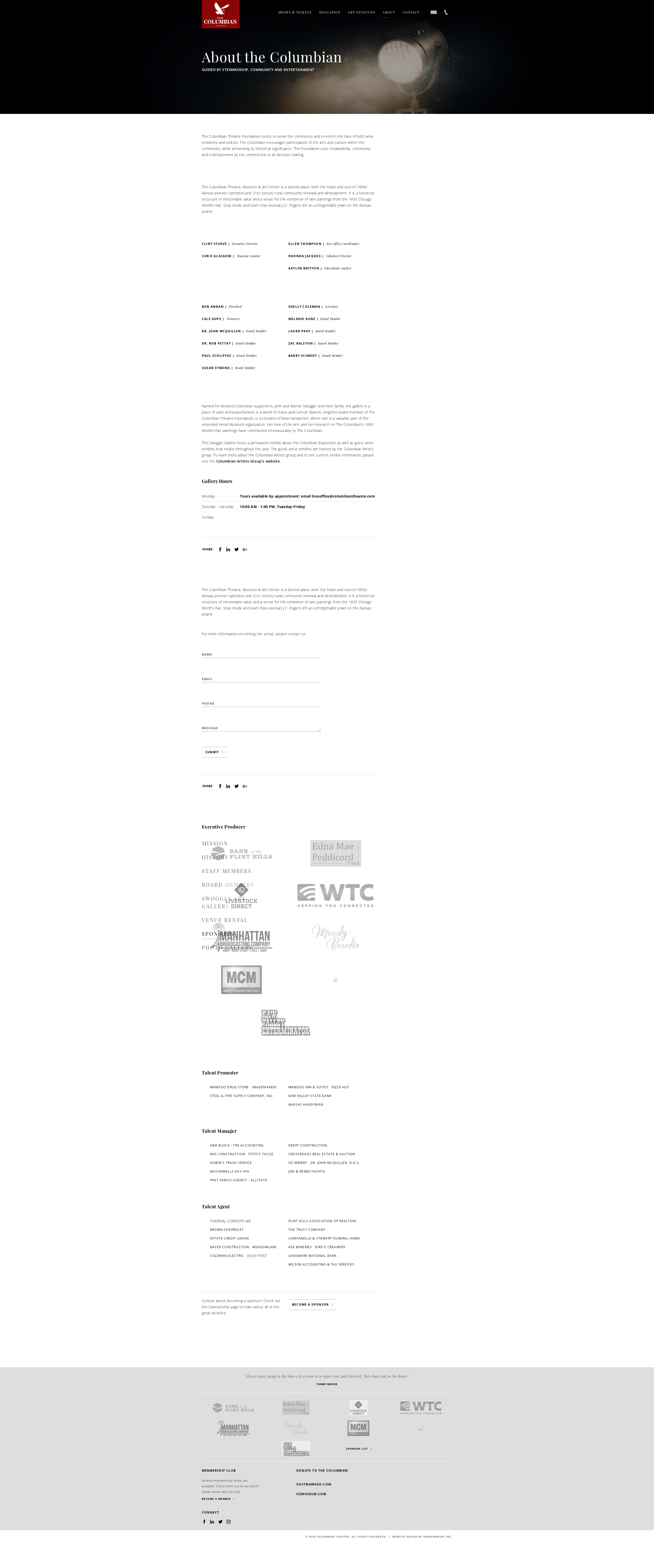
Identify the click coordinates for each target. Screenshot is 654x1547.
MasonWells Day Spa (230, 1171)
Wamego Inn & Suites (308, 1087)
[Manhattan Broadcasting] (241, 937)
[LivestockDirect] (241, 895)
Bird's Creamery (330, 1247)
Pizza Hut (341, 1087)
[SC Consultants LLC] (335, 979)
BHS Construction (227, 1154)
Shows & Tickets (295, 12)
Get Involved (361, 12)
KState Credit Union (229, 1238)
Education (330, 12)
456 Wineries (300, 1247)
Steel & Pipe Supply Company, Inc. (242, 1096)
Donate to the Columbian (322, 1470)
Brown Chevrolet (227, 1229)
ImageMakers (264, 1087)
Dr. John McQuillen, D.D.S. (335, 1163)
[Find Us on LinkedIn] (212, 1522)
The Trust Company (306, 1229)
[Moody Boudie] (335, 937)
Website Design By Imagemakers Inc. (422, 1536)
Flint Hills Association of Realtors (322, 1221)
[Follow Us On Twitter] (220, 1522)
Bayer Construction (229, 1247)
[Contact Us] (446, 12)
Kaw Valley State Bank (310, 1096)
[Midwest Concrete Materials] (241, 979)
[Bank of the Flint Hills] (241, 853)
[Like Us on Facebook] (204, 1522)
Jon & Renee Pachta (306, 1171)
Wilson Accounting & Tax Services (321, 1264)
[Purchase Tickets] (434, 12)
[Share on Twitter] (237, 549)
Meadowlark (264, 1247)
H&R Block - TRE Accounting (237, 1145)
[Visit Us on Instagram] (228, 1522)
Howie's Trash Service (231, 1163)
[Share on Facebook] (220, 549)
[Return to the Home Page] (221, 14)
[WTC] (335, 895)
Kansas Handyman (305, 1104)
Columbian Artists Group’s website (248, 461)
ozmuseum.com (311, 1494)
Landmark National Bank (312, 1256)
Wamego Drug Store (229, 1087)
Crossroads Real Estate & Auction (321, 1154)
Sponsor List (357, 1448)
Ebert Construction (308, 1145)
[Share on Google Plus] (244, 549)
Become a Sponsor (310, 1304)
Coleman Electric (227, 1256)
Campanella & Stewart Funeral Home (324, 1238)
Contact (411, 12)
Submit (212, 752)
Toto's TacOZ (260, 1154)
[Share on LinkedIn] (228, 549)
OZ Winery (297, 1163)
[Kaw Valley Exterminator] (284, 1022)
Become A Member (216, 1499)
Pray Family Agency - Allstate (238, 1180)
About (389, 12)
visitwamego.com (313, 1484)
